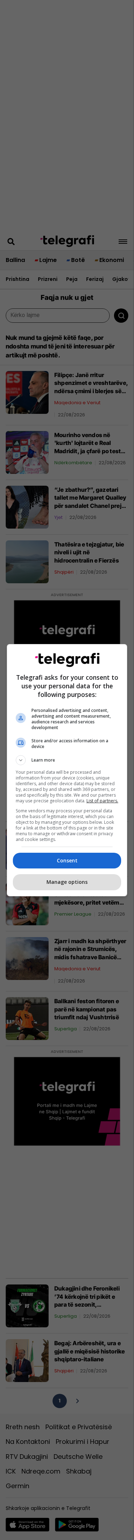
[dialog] (67, 770)
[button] (67, 760)
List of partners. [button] (102, 801)
